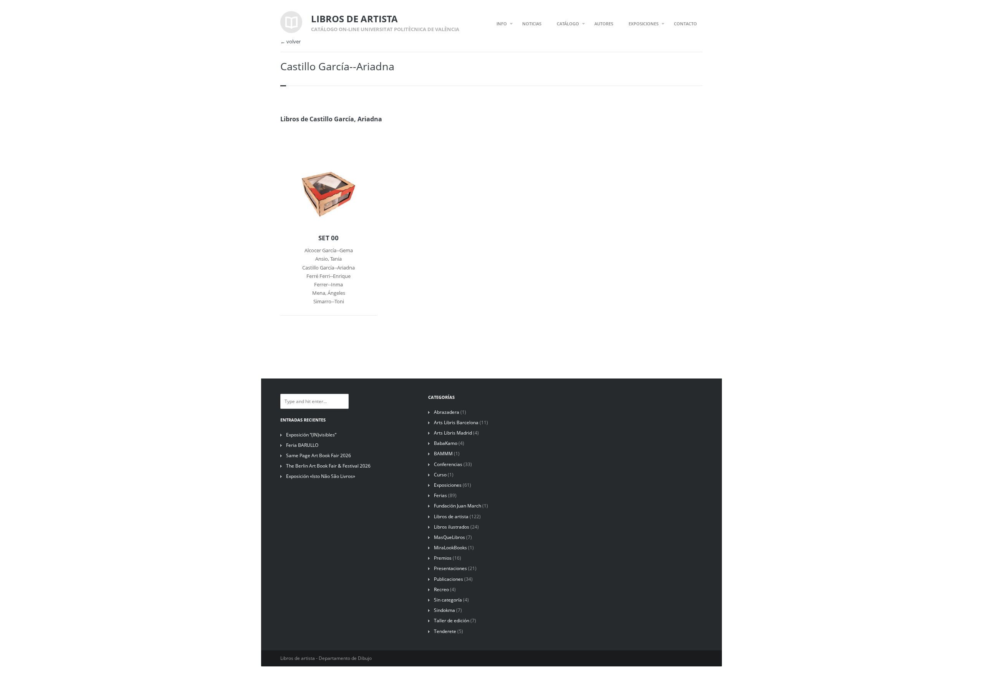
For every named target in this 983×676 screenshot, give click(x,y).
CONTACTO (685, 23)
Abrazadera (446, 412)
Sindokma (444, 610)
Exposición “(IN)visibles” (311, 434)
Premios (443, 558)
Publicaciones (448, 579)
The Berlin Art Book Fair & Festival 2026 (328, 466)
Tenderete (445, 631)
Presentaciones (450, 568)
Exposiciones (448, 485)
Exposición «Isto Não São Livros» (320, 476)
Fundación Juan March (457, 505)
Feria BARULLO (302, 445)
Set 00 (328, 238)
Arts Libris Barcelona (456, 422)
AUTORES (603, 23)
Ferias (440, 495)
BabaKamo (445, 443)
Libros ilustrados (451, 527)
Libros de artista (451, 516)
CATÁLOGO (568, 23)
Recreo (441, 589)
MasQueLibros (449, 537)
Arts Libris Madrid (453, 433)
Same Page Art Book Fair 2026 (318, 455)
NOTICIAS (531, 23)
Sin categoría (448, 600)
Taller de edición (451, 620)
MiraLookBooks (450, 547)
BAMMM (443, 453)
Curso (440, 474)
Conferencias (448, 464)
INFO (501, 23)
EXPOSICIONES (644, 23)
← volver (290, 41)
